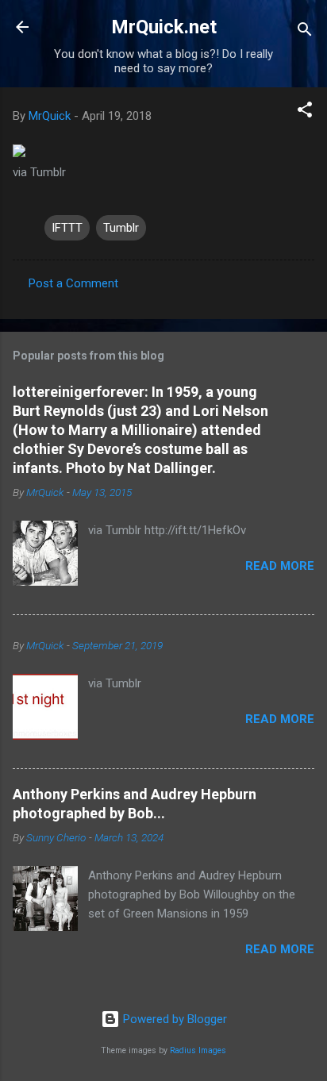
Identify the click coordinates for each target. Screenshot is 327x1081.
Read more (279, 566)
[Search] (304, 32)
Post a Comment (73, 283)
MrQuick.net (164, 27)
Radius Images (198, 1050)
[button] (304, 112)
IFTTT (67, 228)
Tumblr (121, 228)
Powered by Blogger (173, 1019)
